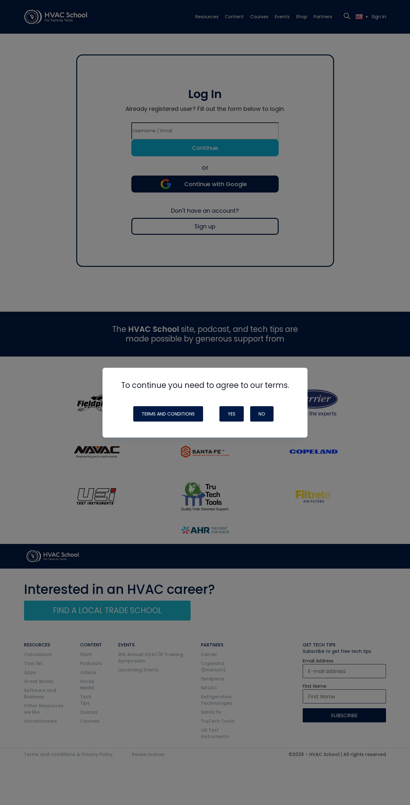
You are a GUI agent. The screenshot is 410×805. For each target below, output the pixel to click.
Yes (231, 414)
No (261, 414)
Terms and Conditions (168, 414)
